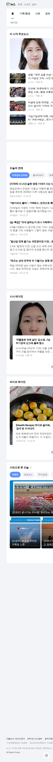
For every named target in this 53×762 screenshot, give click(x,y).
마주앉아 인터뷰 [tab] (19, 175)
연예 (20, 4)
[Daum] (8, 4)
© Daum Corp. (13, 752)
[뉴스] (12, 4)
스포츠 (27, 4)
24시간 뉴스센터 (34, 738)
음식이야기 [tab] (38, 175)
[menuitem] (12, 13)
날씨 (34, 4)
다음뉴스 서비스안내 (15, 738)
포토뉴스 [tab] (28, 474)
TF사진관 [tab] (42, 474)
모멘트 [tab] (15, 474)
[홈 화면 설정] (46, 755)
